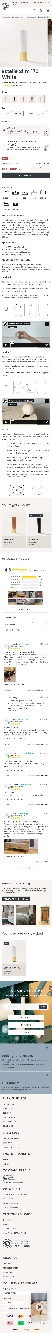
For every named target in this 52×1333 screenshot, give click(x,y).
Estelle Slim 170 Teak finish (14, 685)
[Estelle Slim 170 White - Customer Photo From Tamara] (21, 602)
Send (43, 1007)
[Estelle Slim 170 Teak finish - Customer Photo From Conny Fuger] (12, 594)
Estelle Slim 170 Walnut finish (15, 739)
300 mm (41, 113)
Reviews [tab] (8, 617)
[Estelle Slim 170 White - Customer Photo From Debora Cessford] (30, 594)
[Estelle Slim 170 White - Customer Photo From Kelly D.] (30, 602)
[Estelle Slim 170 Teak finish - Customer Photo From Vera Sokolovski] (21, 594)
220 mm (29, 113)
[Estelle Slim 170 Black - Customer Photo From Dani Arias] (39, 594)
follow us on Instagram (16, 899)
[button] (42, 690)
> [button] (34, 868)
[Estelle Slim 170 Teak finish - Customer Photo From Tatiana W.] (39, 602)
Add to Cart (26, 175)
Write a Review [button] (27, 610)
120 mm (7, 113)
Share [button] (9, 690)
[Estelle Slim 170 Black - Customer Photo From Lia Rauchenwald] (12, 602)
